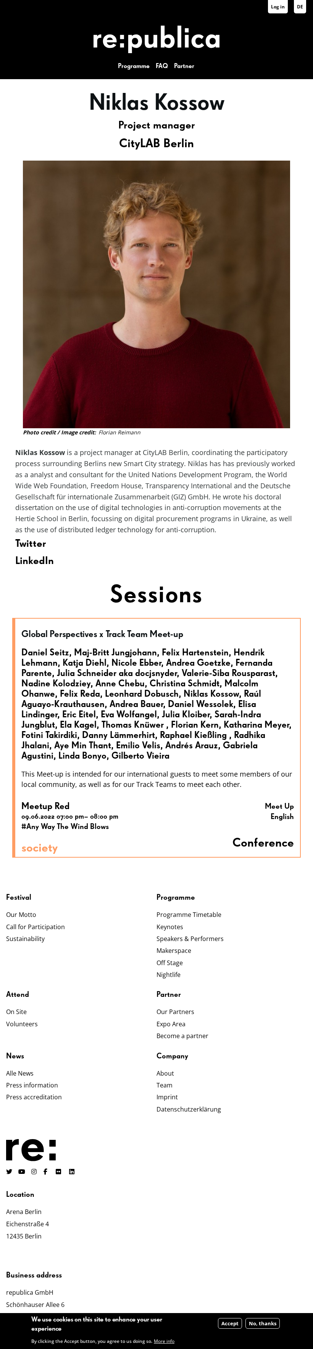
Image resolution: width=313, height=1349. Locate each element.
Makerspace (173, 950)
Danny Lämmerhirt (118, 735)
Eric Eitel (79, 714)
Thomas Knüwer (134, 725)
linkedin (72, 1171)
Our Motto (21, 914)
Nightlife (168, 974)
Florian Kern (195, 725)
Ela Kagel (78, 725)
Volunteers (22, 1024)
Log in (278, 6)
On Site (16, 1012)
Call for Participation (35, 927)
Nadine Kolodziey (55, 683)
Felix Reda (80, 694)
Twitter (30, 543)
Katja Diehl (84, 663)
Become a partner (182, 1036)
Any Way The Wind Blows (67, 827)
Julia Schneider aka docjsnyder (117, 673)
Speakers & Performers (190, 939)
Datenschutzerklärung (188, 1109)
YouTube (21, 1171)
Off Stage (169, 963)
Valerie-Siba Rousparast (228, 673)
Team (164, 1085)
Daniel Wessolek (200, 704)
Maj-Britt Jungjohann (115, 652)
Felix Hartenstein (195, 652)
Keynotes (169, 927)
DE (300, 6)
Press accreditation (34, 1097)
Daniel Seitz (45, 652)
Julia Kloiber (186, 714)
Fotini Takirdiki (49, 735)
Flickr (62, 1171)
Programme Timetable (188, 914)
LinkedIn (34, 561)
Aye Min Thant (82, 745)
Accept (230, 1323)
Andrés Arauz (191, 745)
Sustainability (25, 939)
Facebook (47, 1171)
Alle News (20, 1073)
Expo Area (171, 1024)
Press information (32, 1085)
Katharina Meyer (256, 725)
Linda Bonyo (82, 756)
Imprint (167, 1097)
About (165, 1073)
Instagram (34, 1171)
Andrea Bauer (136, 704)
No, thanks (262, 1323)
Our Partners (175, 1012)
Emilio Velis (138, 745)
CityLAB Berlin (156, 144)
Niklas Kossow (211, 694)
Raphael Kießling (194, 735)
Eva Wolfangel (129, 714)
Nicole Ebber (136, 663)
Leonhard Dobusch (142, 694)
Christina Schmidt (184, 683)
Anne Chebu (120, 683)
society (39, 848)
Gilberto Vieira (140, 756)
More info (164, 1341)
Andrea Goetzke (198, 663)
